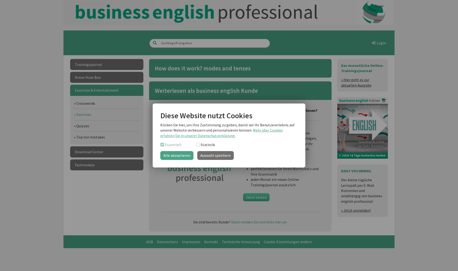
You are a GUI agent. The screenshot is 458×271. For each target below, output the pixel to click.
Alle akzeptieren (176, 155)
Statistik (208, 144)
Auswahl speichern (215, 155)
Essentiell (173, 144)
